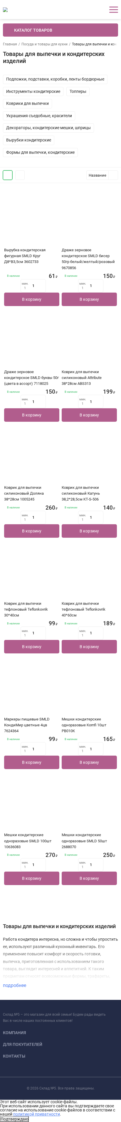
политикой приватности (36, 1114)
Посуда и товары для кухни (44, 44)
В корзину (31, 299)
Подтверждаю (14, 1119)
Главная (10, 44)
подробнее (15, 985)
